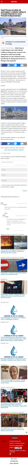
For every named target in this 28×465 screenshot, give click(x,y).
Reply (6, 213)
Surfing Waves (21, 230)
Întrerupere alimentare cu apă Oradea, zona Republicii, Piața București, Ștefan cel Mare (13, 359)
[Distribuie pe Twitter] (10, 65)
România (4, 279)
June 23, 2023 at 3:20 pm (21, 203)
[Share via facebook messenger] (17, 65)
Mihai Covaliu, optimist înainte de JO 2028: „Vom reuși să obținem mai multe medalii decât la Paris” (13, 381)
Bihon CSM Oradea (8, 387)
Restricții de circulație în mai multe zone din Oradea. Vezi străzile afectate (13, 273)
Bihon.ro (4, 441)
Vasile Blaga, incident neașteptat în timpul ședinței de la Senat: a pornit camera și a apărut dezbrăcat (13, 296)
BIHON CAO (5, 302)
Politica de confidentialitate (16, 445)
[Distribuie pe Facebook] (4, 65)
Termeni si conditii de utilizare (17, 443)
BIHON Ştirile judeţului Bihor (12, 234)
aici (18, 196)
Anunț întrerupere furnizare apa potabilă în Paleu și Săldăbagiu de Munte (13, 318)
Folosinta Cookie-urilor (15, 441)
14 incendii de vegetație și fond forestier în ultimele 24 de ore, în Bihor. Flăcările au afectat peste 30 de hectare (13, 251)
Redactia (12, 447)
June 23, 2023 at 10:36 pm (21, 215)
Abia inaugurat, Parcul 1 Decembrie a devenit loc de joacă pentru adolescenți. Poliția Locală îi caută (12, 429)
